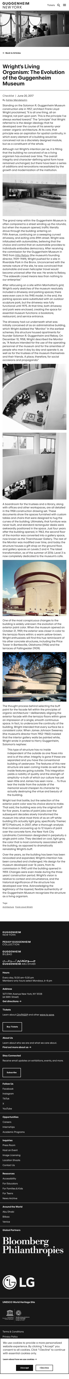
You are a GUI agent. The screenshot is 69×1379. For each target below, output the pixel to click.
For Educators (10, 1183)
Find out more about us (15, 1047)
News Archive (10, 1198)
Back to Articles (13, 53)
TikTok (6, 1098)
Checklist (8, 95)
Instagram (8, 1093)
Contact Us (9, 1165)
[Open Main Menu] (64, 5)
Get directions (11, 1001)
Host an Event (10, 1150)
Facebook (8, 1089)
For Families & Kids (13, 1188)
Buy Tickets (12, 1026)
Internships (9, 1127)
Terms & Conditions (13, 1331)
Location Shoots (11, 1160)
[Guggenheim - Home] (16, 5)
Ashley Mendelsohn (16, 100)
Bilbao (6, 1216)
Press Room (9, 1145)
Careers (7, 1122)
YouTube (7, 1108)
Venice (6, 1221)
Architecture (8, 907)
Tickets (51, 5)
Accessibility (9, 1178)
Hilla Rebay (22, 255)
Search (59, 5)
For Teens (8, 1193)
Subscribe (12, 1072)
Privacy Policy (10, 1336)
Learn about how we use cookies (18, 1359)
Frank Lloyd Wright (24, 907)
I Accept (24, 1368)
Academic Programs (14, 1132)
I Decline (44, 1368)
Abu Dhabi (8, 1211)
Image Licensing (11, 1155)
